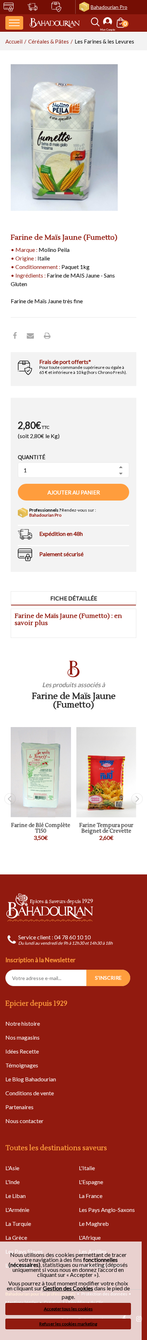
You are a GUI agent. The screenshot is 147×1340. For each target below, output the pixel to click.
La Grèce (16, 1237)
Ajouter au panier (73, 492)
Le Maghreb (94, 1223)
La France (90, 1195)
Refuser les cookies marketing (68, 1323)
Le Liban (15, 1195)
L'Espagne (91, 1181)
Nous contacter (24, 1120)
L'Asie (12, 1167)
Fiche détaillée (73, 598)
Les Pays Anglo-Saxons (107, 1209)
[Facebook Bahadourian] (15, 335)
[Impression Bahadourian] (47, 335)
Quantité (31, 457)
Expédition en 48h (61, 533)
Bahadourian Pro (109, 7)
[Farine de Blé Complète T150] (41, 772)
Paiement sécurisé (61, 553)
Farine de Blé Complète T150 (40, 828)
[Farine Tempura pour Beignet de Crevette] (106, 772)
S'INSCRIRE (108, 978)
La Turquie (18, 1223)
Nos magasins (22, 1037)
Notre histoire (22, 1023)
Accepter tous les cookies (68, 1308)
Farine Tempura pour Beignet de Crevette (106, 828)
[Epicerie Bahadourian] (54, 23)
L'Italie (87, 1167)
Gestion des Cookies (68, 1288)
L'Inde (12, 1181)
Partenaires (19, 1106)
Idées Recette (22, 1051)
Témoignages (21, 1065)
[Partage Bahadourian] (30, 335)
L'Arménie (17, 1209)
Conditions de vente (29, 1093)
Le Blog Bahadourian (30, 1079)
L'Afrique (90, 1237)
